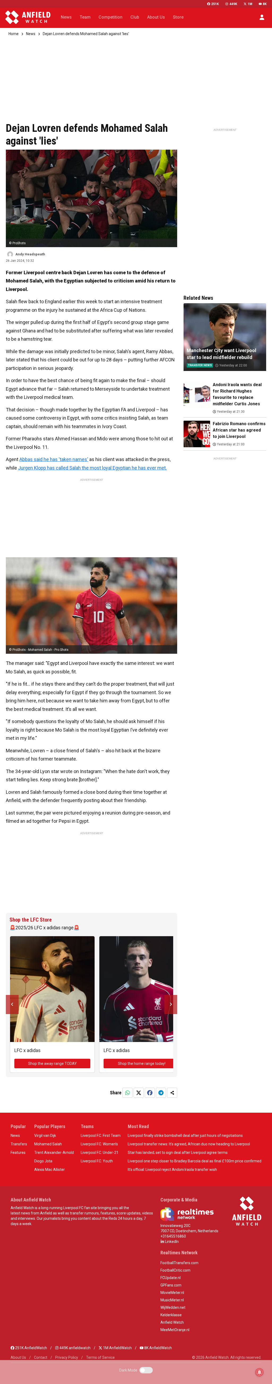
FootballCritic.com (175, 1270)
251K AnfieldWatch (30, 1348)
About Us (18, 1357)
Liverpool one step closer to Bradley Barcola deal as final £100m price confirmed (194, 1161)
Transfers (19, 1144)
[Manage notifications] (259, 1372)
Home (13, 34)
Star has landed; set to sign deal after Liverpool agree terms (178, 1152)
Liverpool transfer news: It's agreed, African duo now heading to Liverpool (189, 1144)
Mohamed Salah (48, 1144)
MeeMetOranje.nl (174, 1330)
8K (265, 4)
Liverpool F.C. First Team (101, 1135)
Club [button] (134, 17)
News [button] (66, 17)
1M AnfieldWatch (117, 1348)
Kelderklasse (171, 1315)
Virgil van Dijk (45, 1135)
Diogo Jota (43, 1161)
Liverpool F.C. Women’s (99, 1144)
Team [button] (85, 17)
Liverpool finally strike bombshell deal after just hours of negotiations (185, 1135)
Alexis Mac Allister (49, 1169)
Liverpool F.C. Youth (97, 1161)
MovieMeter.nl (172, 1292)
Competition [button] (110, 17)
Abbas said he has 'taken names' (53, 459)
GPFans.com (170, 1285)
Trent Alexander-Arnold (54, 1152)
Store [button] (178, 17)
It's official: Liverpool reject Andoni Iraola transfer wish (172, 1169)
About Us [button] (156, 17)
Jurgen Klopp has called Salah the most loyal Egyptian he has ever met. (92, 468)
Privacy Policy (66, 1357)
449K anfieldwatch (75, 1348)
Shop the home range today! (141, 1063)
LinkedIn (171, 1241)
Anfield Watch (172, 1322)
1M (250, 4)
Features (18, 1152)
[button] (262, 17)
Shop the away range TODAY (52, 1063)
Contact (40, 1357)
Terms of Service (100, 1357)
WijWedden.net (172, 1307)
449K (233, 4)
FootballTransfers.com (179, 1263)
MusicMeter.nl (172, 1300)
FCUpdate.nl (170, 1278)
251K (215, 4)
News (30, 34)
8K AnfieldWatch (157, 1348)
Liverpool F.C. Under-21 (99, 1152)
